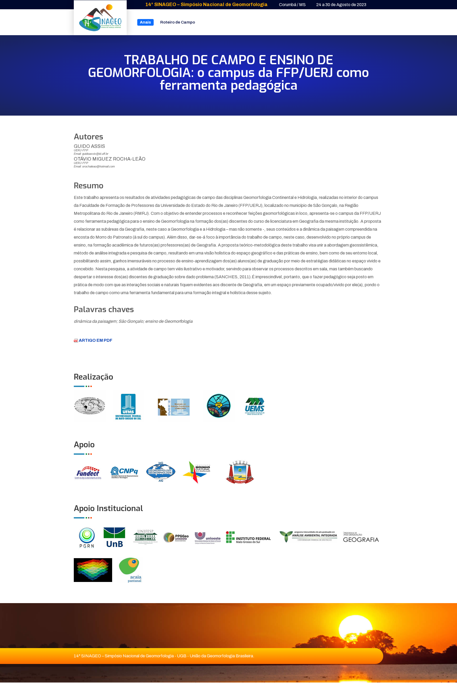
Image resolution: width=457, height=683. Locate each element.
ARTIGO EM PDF (95, 340)
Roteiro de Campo (177, 22)
